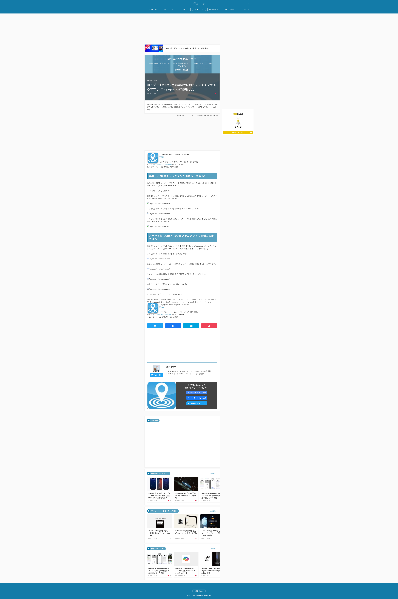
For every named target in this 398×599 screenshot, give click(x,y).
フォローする (157, 375)
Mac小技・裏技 (229, 9)
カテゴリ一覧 (245, 9)
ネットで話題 (153, 9)
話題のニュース (168, 9)
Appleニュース (199, 9)
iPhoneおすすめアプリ (154, 80)
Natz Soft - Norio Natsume (162, 164)
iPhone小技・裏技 (214, 9)
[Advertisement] (199, 29)
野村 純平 (171, 366)
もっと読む (212, 473)
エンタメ (183, 9)
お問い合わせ (199, 591)
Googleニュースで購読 (198, 392)
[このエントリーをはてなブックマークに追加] (191, 325)
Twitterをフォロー (198, 403)
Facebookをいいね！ (198, 398)
